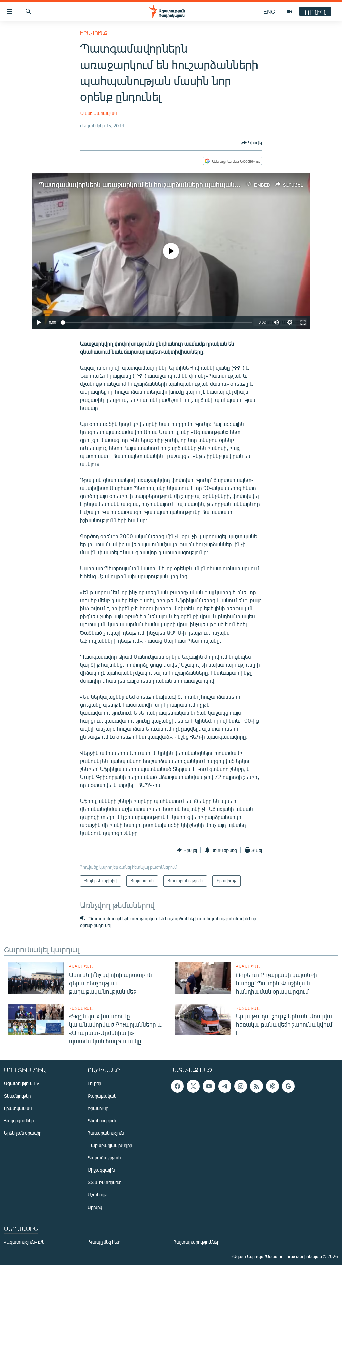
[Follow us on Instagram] (240, 1086)
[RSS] (256, 1086)
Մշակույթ (97, 1194)
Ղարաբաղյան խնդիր (110, 1145)
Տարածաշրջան (104, 1157)
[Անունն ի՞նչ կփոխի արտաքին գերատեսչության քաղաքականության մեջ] (36, 978)
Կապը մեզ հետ (105, 1242)
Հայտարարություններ (196, 1242)
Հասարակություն (106, 1133)
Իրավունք (94, 33)
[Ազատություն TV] (289, 12)
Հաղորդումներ (19, 1120)
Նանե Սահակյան (98, 113)
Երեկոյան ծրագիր (22, 1133)
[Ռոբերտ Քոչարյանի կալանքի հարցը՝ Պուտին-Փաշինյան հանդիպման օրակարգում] (203, 978)
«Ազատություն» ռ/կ (24, 1242)
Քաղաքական (102, 1096)
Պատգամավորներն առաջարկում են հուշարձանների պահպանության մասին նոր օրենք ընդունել (188, 184)
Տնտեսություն (102, 1120)
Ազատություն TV (21, 1083)
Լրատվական (18, 1108)
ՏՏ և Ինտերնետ (105, 1182)
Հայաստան (81, 966)
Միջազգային (101, 1170)
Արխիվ (95, 1207)
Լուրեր (94, 1083)
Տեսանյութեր (17, 1096)
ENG (269, 11)
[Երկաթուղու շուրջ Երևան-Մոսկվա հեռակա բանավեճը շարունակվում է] (203, 1019)
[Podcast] (272, 1086)
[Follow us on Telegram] (224, 1086)
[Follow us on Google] (288, 1086)
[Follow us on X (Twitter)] (193, 1086)
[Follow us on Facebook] (177, 1086)
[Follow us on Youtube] (209, 1086)
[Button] (251, 143)
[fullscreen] (303, 322)
